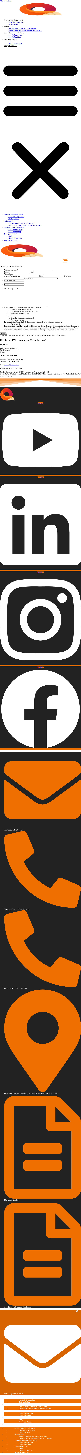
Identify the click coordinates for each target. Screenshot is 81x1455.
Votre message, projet (11, 289)
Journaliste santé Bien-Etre (20, 314)
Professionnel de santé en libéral (21, 309)
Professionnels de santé (13, 20)
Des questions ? (10, 39)
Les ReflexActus (15, 35)
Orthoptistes (13, 24)
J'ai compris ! (15, 324)
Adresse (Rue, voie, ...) (12, 276)
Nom (31, 272)
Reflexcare (8, 26)
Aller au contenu (5, 1)
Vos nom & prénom (11, 270)
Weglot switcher (10, 46)
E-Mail (7, 284)
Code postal (67, 276)
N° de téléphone (10, 280)
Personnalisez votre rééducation (22, 29)
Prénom (6, 272)
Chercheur (14, 316)
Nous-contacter (15, 44)
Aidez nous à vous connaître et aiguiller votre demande (22, 307)
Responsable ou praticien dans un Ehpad (24, 312)
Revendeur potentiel (17, 320)
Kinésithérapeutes (16, 22)
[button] (40, 130)
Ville (41, 276)
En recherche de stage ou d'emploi (22, 318)
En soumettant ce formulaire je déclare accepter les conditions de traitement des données (33, 322)
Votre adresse (8, 274)
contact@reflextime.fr (11, 365)
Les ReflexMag (14, 37)
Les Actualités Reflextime (14, 33)
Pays (25, 278)
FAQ (10, 42)
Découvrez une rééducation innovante (25, 31)
